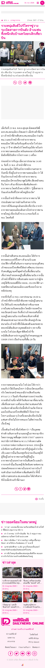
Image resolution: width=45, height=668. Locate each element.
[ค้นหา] (42, 3)
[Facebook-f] (10, 653)
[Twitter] (24, 489)
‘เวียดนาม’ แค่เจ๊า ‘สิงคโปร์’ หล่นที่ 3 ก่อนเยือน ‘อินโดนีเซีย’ (12, 607)
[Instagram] (34, 653)
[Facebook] (20, 489)
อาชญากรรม (15, 20)
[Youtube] (22, 653)
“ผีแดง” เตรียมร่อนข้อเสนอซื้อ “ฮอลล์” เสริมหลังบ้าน (32, 583)
